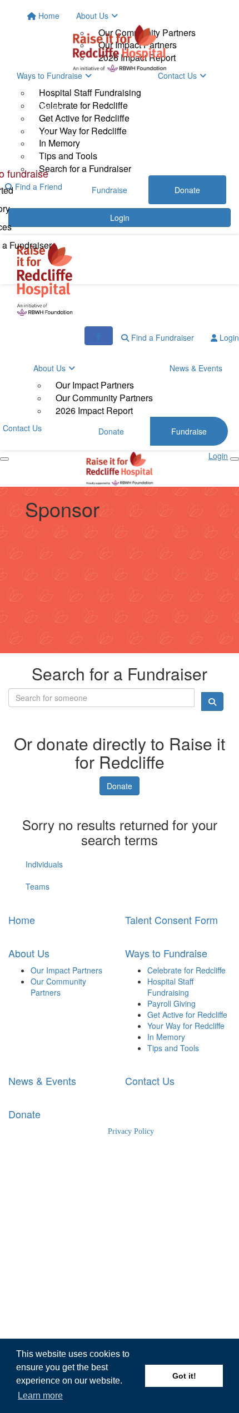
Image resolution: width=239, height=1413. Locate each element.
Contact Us (150, 1080)
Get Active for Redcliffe (187, 1014)
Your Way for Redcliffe (186, 1025)
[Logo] (119, 48)
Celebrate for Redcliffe (186, 970)
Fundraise (62, 135)
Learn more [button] (40, 1395)
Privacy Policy (131, 1131)
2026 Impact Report (94, 410)
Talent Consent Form (171, 919)
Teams (37, 886)
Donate (50, 106)
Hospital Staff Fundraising (170, 987)
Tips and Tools (173, 1047)
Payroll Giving (171, 1003)
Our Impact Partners (95, 385)
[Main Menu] (4, 459)
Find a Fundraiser (161, 337)
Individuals (44, 864)
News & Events (196, 368)
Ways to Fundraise (166, 953)
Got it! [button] (184, 1375)
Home (21, 919)
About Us (49, 368)
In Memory (166, 1036)
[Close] (234, 459)
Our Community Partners (104, 397)
